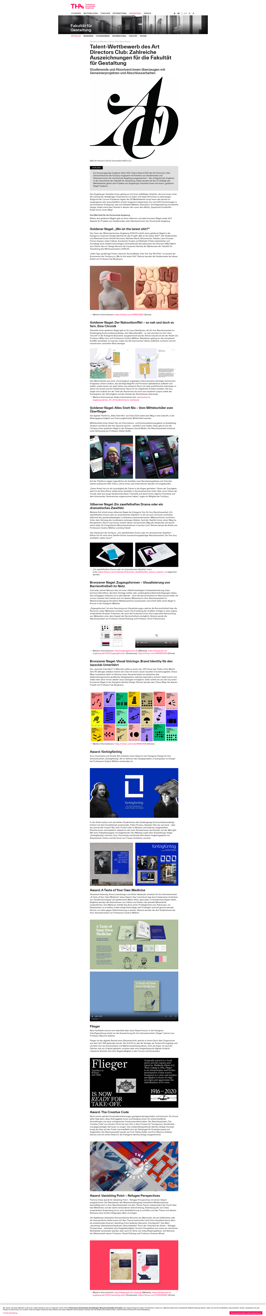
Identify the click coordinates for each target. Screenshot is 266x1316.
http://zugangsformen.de (126, 651)
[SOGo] (175, 13)
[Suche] (193, 13)
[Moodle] (178, 13)
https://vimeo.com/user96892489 (131, 744)
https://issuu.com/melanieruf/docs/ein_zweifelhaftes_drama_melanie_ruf (132, 572)
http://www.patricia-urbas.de (128, 1292)
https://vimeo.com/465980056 (152, 653)
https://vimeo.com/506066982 (152, 1295)
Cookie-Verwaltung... (10, 1313)
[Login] (189, 13)
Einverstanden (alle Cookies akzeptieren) (246, 1313)
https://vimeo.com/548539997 (129, 314)
